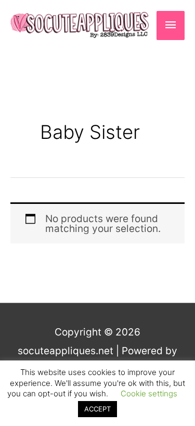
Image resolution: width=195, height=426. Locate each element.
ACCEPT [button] (97, 409)
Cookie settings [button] (149, 393)
